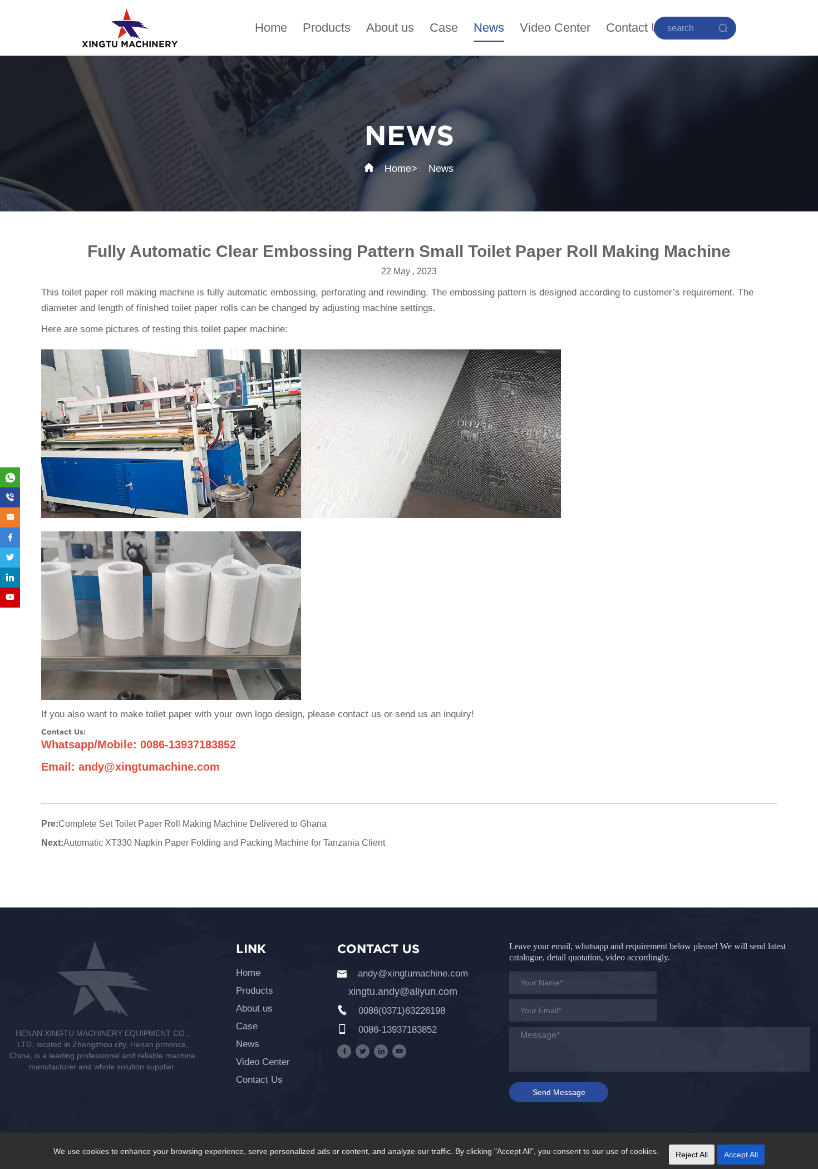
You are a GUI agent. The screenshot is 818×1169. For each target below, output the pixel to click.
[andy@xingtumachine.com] (10, 517)
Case (444, 27)
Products (327, 27)
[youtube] (399, 1051)
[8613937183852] (10, 477)
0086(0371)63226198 (401, 1010)
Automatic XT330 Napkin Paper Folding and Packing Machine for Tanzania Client (224, 842)
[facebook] (344, 1051)
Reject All (692, 1154)
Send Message (559, 1092)
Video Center (555, 27)
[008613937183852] (10, 497)
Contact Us (636, 27)
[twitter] (362, 1051)
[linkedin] (381, 1051)
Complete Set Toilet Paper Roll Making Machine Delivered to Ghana (192, 823)
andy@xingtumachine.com (413, 973)
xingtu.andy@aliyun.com (402, 991)
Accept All (741, 1154)
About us (390, 27)
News (489, 27)
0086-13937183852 (397, 1029)
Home (271, 27)
